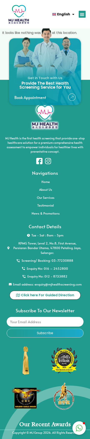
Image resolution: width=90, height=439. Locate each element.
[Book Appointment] (72, 97)
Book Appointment (30, 97)
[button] (82, 14)
